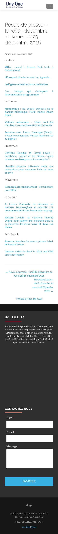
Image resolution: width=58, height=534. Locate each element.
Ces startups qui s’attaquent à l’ (29, 93)
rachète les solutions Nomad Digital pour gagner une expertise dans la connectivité (29, 222)
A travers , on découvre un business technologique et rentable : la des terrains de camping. (29, 207)
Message (12, 446)
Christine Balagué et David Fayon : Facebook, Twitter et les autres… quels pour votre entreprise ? (29, 156)
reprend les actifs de (26, 84)
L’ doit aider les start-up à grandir (27, 77)
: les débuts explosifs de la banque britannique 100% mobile (29, 111)
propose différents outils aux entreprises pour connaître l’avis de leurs (29, 169)
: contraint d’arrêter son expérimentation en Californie (29, 123)
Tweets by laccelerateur (29, 298)
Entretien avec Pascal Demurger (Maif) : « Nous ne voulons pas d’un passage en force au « (29, 135)
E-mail (11, 431)
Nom (10, 417)
